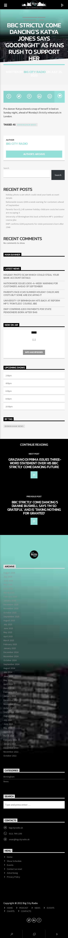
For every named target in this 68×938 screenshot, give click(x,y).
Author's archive (34, 154)
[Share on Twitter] (19, 97)
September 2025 (11, 616)
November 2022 (10, 751)
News (41, 20)
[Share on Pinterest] (29, 97)
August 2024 (9, 668)
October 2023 (9, 708)
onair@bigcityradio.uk (19, 839)
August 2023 (9, 715)
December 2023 (10, 700)
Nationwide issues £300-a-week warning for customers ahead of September (30, 285)
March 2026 (8, 592)
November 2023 (10, 704)
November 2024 (10, 656)
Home (9, 857)
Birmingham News (26, 125)
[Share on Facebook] (8, 97)
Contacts (26, 911)
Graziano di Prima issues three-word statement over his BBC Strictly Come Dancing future (34, 463)
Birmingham (30, 20)
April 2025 (8, 636)
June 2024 (8, 676)
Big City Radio (35, 71)
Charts (11, 911)
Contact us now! (14, 869)
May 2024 (7, 680)
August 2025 (9, 620)
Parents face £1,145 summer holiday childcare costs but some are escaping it (31, 294)
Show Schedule (14, 861)
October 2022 (9, 755)
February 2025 (10, 644)
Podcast (23, 908)
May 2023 (7, 727)
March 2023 (8, 735)
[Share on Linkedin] (39, 97)
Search (6, 168)
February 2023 (10, 739)
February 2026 (10, 596)
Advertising (12, 872)
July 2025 (7, 624)
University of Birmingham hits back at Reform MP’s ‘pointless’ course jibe (31, 302)
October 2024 (9, 660)
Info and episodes (34, 352)
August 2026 (9, 572)
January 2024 (9, 696)
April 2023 (8, 731)
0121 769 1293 (15, 833)
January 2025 (9, 648)
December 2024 (10, 652)
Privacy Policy (13, 876)
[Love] (59, 97)
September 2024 (11, 664)
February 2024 (10, 692)
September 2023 (11, 711)
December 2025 (10, 604)
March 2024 (8, 688)
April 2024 (8, 684)
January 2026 (9, 600)
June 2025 (8, 628)
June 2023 (8, 723)
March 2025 (8, 640)
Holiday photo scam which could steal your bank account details (31, 276)
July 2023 (7, 720)
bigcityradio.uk (16, 827)
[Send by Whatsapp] (49, 97)
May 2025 (7, 632)
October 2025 (9, 612)
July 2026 (7, 576)
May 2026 (7, 584)
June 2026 (8, 580)
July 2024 (7, 672)
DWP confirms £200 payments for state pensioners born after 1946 (27, 311)
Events (10, 865)
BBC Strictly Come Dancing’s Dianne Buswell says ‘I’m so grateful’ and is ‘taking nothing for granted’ (34, 507)
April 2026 (8, 588)
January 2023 (9, 743)
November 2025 (10, 608)
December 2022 (10, 747)
